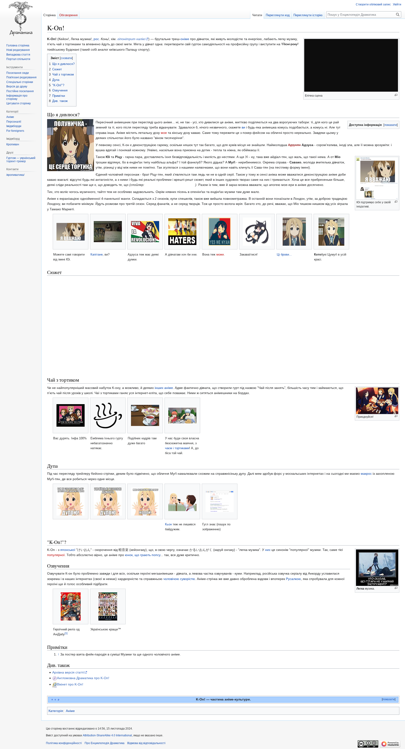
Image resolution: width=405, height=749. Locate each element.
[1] (66, 633)
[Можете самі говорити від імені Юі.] (70, 232)
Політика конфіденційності (64, 743)
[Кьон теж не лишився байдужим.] (182, 501)
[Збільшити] (396, 201)
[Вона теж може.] (219, 232)
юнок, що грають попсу (142, 555)
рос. (97, 39)
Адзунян (294, 145)
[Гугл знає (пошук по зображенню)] (219, 501)
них (267, 550)
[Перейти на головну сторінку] (20, 19)
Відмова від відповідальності (146, 743)
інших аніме (164, 388)
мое (164, 133)
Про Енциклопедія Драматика (104, 743)
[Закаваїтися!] (256, 232)
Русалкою (293, 579)
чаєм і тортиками (177, 448)
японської (67, 550)
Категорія (56, 711)
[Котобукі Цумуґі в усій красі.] (331, 232)
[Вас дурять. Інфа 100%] (70, 415)
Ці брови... (284, 254)
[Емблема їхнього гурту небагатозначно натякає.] (107, 415)
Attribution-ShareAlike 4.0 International (107, 735)
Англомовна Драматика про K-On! (83, 678)
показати (390, 125)
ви (243, 127)
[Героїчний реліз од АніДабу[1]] (70, 606)
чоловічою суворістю (179, 579)
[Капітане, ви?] (107, 231)
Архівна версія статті (68, 672)
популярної (56, 555)
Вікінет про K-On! (70, 684)
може (220, 254)
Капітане (96, 254)
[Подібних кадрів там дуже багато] (145, 415)
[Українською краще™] (107, 606)
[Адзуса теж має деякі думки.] (145, 231)
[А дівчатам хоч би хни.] (182, 231)
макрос (366, 473)
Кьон (168, 524)
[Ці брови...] (294, 232)
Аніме (70, 711)
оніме (184, 39)
